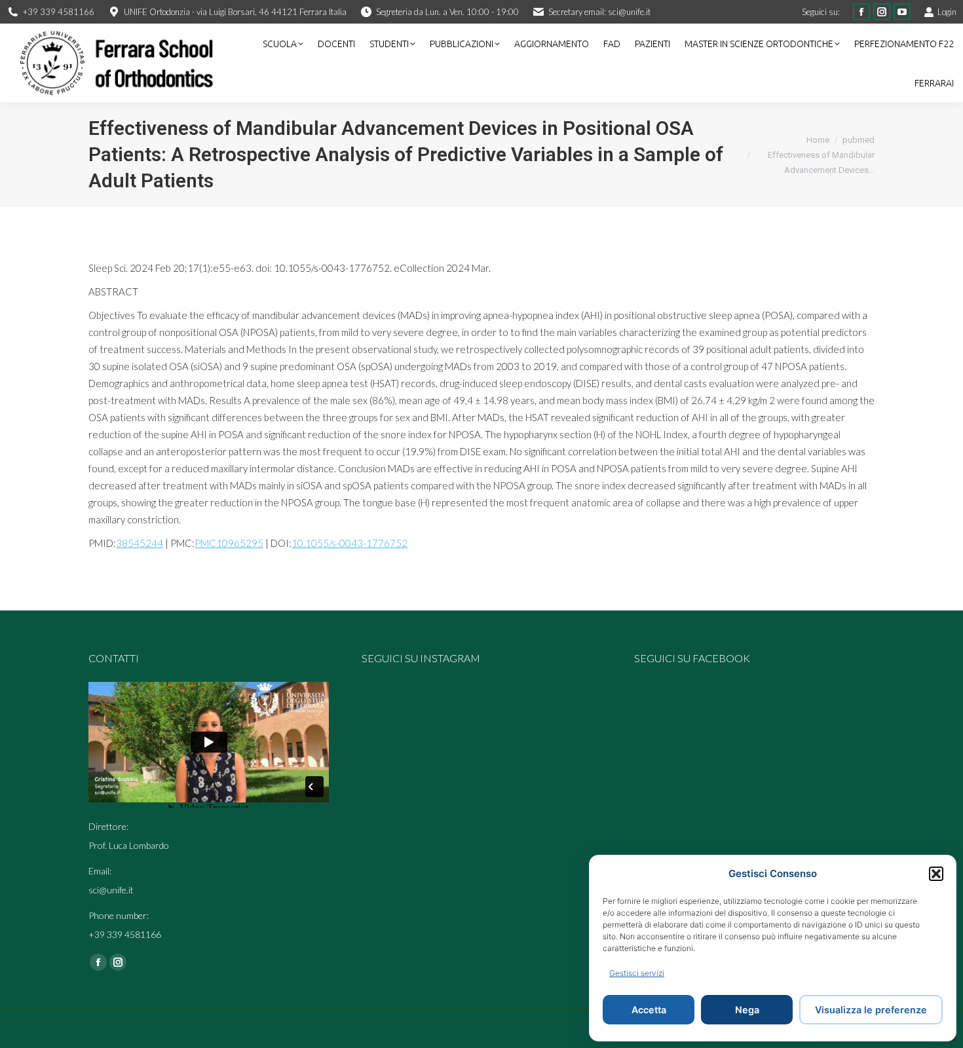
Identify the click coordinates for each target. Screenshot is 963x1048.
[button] (936, 873)
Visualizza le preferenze (871, 1009)
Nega (747, 1009)
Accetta (649, 1009)
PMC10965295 (229, 543)
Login (946, 12)
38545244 (139, 543)
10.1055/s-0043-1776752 (349, 543)
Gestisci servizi (636, 973)
